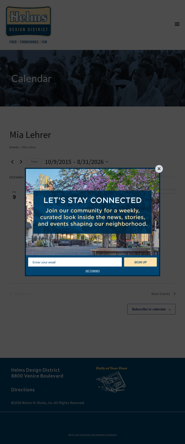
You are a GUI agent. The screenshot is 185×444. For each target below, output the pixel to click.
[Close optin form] (159, 169)
